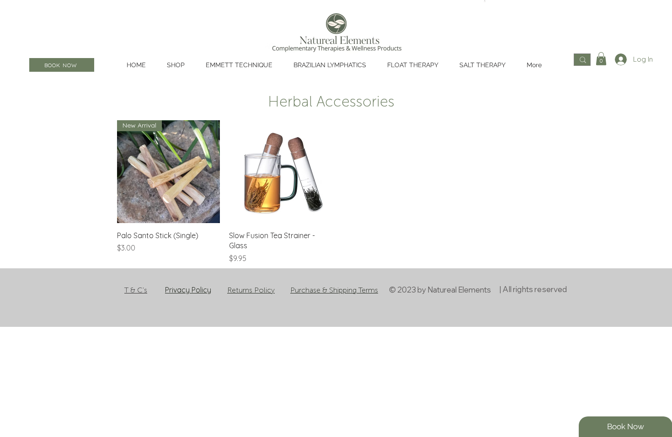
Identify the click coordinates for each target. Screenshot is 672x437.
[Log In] (619, 59)
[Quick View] (280, 171)
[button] (601, 58)
